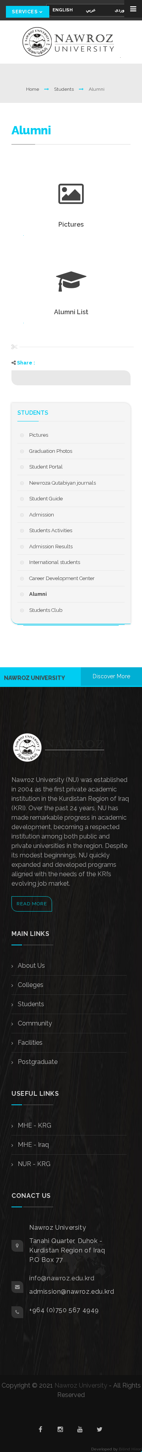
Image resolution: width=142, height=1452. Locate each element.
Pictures (38, 435)
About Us (30, 965)
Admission (41, 515)
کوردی (121, 10)
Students (64, 89)
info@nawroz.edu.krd (61, 1278)
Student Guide (46, 499)
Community (34, 1023)
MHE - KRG (33, 1125)
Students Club (45, 610)
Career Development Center (62, 578)
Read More (32, 903)
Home (33, 89)
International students (54, 562)
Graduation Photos (50, 451)
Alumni (38, 594)
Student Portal (46, 467)
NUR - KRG (33, 1164)
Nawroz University (80, 1385)
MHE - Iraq (32, 1144)
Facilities (29, 1042)
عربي (91, 10)
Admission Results (51, 546)
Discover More (111, 676)
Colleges (29, 985)
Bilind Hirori (130, 1449)
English (62, 10)
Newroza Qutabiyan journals (62, 483)
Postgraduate (37, 1062)
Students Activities (50, 530)
